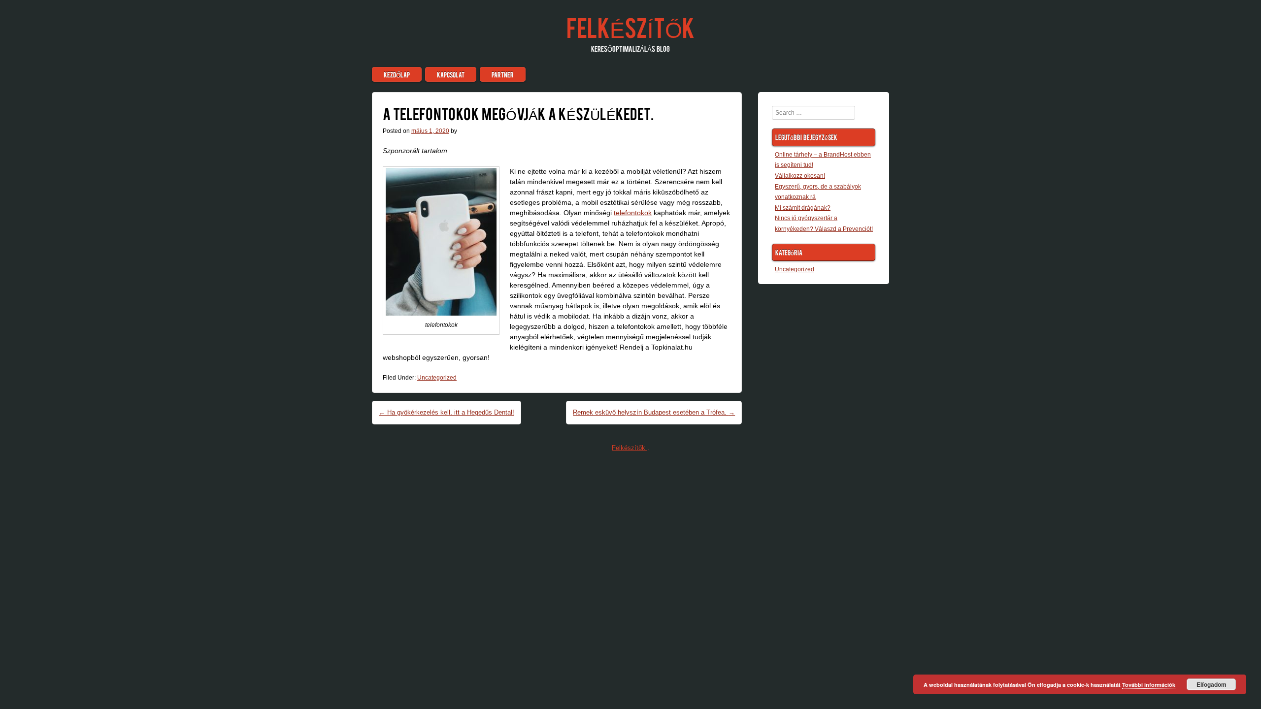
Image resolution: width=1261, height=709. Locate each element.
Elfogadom (1211, 684)
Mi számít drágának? (802, 207)
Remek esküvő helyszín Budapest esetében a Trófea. (654, 412)
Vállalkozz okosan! (800, 175)
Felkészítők (630, 26)
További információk (1148, 684)
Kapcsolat (451, 74)
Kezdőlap (397, 74)
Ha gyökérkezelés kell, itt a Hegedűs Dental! (446, 412)
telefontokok (633, 213)
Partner (503, 74)
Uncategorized (437, 377)
